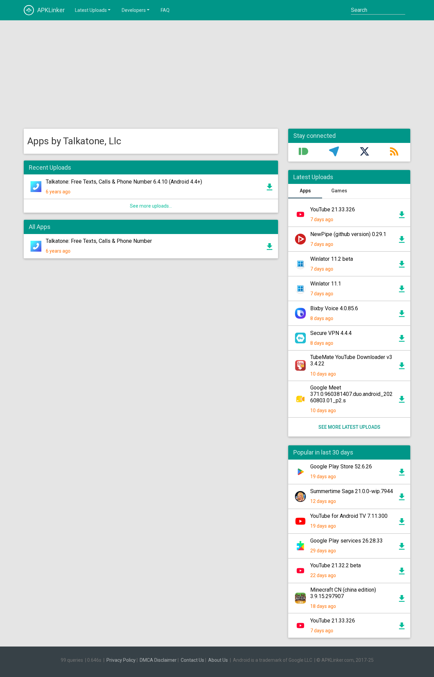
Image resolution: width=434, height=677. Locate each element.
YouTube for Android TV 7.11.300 (349, 516)
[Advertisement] (217, 74)
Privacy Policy (121, 660)
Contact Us (192, 660)
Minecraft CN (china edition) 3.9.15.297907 (343, 593)
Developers (134, 10)
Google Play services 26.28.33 (346, 540)
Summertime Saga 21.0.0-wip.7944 (351, 491)
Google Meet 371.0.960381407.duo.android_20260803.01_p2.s (351, 394)
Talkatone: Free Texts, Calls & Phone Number (99, 241)
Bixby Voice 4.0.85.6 (334, 308)
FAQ (165, 10)
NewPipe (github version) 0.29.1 (348, 234)
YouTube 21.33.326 (332, 209)
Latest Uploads (91, 10)
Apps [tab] (305, 190)
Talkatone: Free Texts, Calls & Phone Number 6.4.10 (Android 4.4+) (124, 181)
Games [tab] (339, 190)
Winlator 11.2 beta (331, 259)
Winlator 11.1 (325, 283)
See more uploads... (151, 206)
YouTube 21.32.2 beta (335, 565)
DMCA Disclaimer (158, 660)
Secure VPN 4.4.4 (331, 333)
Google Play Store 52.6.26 (341, 466)
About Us (218, 660)
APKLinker (51, 10)
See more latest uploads (349, 427)
